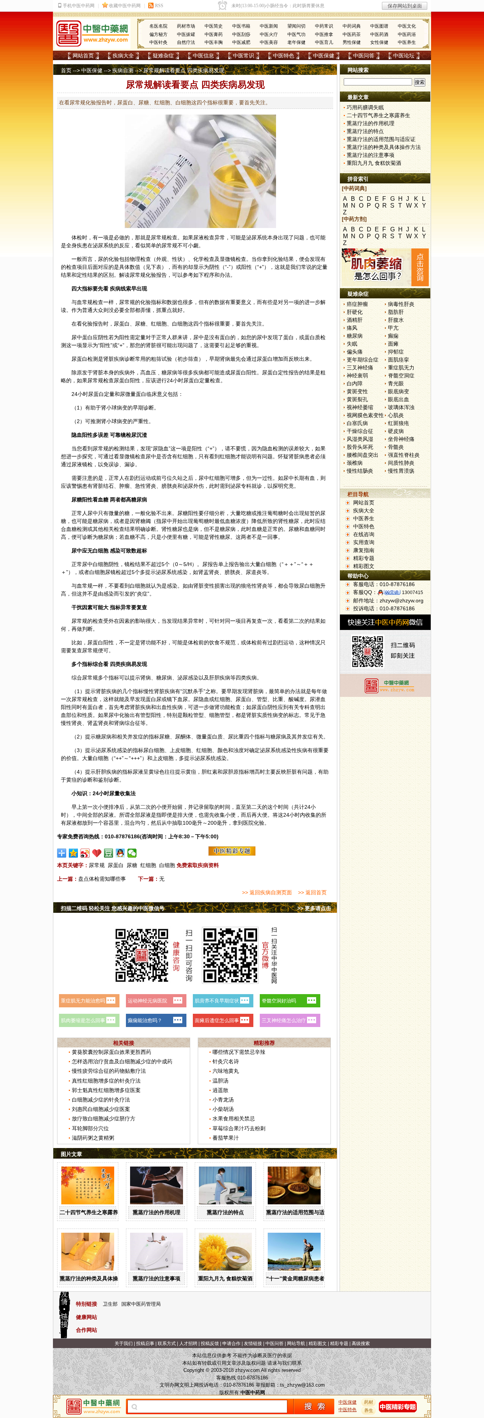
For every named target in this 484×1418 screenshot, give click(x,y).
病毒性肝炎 (401, 304)
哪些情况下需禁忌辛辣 (239, 1052)
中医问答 (363, 56)
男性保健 (352, 42)
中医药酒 (379, 34)
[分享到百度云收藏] (97, 853)
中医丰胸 (214, 42)
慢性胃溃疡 (401, 471)
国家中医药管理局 (141, 1304)
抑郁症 (396, 352)
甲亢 (393, 328)
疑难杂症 (163, 56)
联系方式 (167, 1343)
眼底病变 (398, 391)
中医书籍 (241, 26)
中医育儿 (324, 42)
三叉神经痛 (360, 368)
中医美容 (269, 42)
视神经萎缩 (360, 407)
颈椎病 (355, 463)
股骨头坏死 (360, 447)
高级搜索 (361, 1343)
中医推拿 (324, 34)
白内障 (355, 383)
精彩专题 (363, 558)
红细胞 (148, 865)
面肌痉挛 (398, 360)
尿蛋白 (116, 865)
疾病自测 (122, 70)
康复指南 (363, 550)
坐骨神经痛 (401, 439)
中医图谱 (379, 26)
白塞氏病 (357, 423)
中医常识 (243, 56)
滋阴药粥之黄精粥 (93, 1138)
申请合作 (231, 1343)
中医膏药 (214, 34)
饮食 (214, 642)
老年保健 (296, 42)
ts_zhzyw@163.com (302, 1385)
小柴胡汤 (223, 1109)
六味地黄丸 (226, 1071)
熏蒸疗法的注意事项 (156, 1278)
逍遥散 (220, 1090)
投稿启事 (145, 1343)
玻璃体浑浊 (401, 407)
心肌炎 (396, 415)
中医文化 (407, 26)
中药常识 (324, 26)
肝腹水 (396, 320)
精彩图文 (363, 566)
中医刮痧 (241, 34)
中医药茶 (352, 34)
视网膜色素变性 (365, 415)
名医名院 (158, 26)
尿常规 (97, 865)
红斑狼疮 (398, 423)
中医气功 (296, 34)
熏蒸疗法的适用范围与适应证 (300, 1212)
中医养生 (407, 42)
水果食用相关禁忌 (234, 1118)
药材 (368, 1402)
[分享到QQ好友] (120, 853)
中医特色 (283, 56)
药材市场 (186, 26)
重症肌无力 (401, 368)
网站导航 (296, 1343)
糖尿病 (355, 336)
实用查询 (363, 542)
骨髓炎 (396, 447)
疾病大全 (123, 56)
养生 (368, 1410)
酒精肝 (355, 320)
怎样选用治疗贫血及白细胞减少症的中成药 (122, 1061)
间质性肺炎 (401, 463)
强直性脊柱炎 (404, 455)
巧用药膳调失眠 (365, 107)
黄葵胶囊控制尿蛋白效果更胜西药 (111, 1052)
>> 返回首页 (312, 892)
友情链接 (253, 1343)
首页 (66, 70)
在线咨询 (363, 534)
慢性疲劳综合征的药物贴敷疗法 (109, 1071)
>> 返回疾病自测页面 (267, 892)
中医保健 (323, 56)
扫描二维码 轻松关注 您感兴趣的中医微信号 (112, 908)
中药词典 (352, 26)
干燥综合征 (360, 431)
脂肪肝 (396, 312)
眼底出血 (398, 399)
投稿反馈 (210, 1343)
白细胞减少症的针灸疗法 (101, 1100)
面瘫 (393, 344)
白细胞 (167, 865)
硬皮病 (396, 431)
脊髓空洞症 (401, 375)
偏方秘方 (158, 34)
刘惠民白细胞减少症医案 (101, 1109)
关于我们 (124, 1343)
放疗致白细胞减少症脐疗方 (103, 1118)
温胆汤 (220, 1081)
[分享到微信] (132, 853)
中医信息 (203, 56)
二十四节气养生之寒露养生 (91, 1212)
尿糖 (132, 865)
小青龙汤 (223, 1100)
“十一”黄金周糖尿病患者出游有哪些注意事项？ (321, 1278)
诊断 (129, 359)
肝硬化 (355, 312)
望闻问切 (296, 26)
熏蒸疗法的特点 (225, 1212)
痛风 (352, 328)
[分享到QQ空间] (73, 853)
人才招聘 (188, 1343)
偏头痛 (355, 352)
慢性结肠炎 (360, 471)
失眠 (352, 344)
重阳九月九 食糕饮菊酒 (225, 1278)
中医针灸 (158, 42)
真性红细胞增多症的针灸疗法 (106, 1081)
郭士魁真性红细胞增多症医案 (106, 1090)
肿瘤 (124, 486)
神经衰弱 (357, 375)
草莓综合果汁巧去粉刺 (239, 1128)
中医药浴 (407, 34)
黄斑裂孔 (357, 399)
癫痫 (393, 336)
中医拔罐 (186, 34)
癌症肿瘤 (357, 304)
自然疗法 (186, 42)
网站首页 (83, 56)
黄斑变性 (357, 391)
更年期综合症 (363, 360)
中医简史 (214, 26)
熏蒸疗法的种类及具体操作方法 (97, 1278)
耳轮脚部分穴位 (90, 1128)
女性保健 (379, 42)
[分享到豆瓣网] (108, 853)
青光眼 (396, 383)
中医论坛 (403, 56)
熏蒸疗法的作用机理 (156, 1212)
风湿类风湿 (360, 439)
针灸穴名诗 (226, 1061)
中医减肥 (241, 42)
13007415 (412, 592)
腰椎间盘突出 (363, 455)
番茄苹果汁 (226, 1138)
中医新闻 (269, 26)
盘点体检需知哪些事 (102, 879)
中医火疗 (269, 34)
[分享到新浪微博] (85, 853)
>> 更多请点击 (314, 908)
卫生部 (110, 1304)
